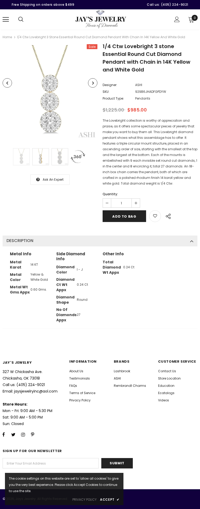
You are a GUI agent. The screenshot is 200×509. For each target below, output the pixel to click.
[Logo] (101, 19)
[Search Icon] (20, 19)
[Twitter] (13, 434)
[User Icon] (177, 19)
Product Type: (113, 98)
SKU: (106, 91)
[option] (50, 92)
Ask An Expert (53, 179)
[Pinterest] (32, 434)
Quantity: (110, 194)
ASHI (138, 85)
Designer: (110, 85)
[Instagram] (23, 434)
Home (7, 37)
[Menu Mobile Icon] (6, 19)
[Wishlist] (155, 216)
